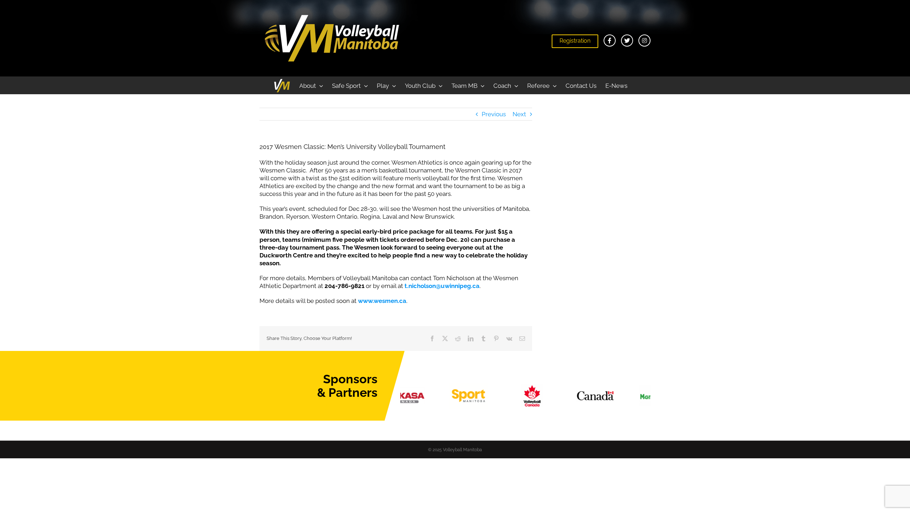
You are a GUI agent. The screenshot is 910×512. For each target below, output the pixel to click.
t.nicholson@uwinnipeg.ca (442, 285)
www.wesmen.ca (382, 300)
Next (519, 114)
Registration (575, 40)
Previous (494, 114)
